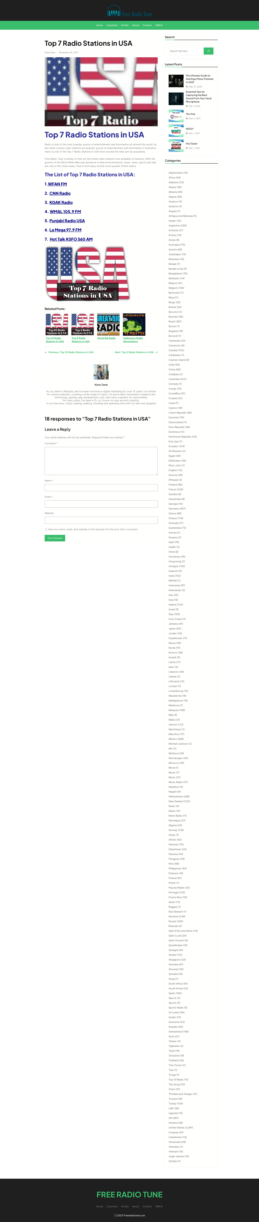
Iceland (173, 570)
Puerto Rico (175, 897)
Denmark (174, 417)
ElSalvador (175, 460)
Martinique (175, 729)
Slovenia (173, 969)
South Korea (176, 988)
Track (172, 1089)
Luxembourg (176, 690)
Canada (173, 350)
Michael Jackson (178, 743)
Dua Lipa (174, 441)
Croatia (173, 398)
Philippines (175, 868)
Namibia (173, 786)
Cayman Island (177, 359)
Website (49, 513)
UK (170, 1117)
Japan (172, 628)
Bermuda (174, 292)
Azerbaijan (175, 254)
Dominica (174, 431)
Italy (171, 614)
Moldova (174, 753)
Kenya (172, 642)
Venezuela (174, 1141)
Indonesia (174, 585)
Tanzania (174, 1055)
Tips (171, 1069)
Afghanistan (176, 172)
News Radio (175, 815)
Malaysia (174, 710)
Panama (173, 854)
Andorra (173, 206)
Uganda (173, 1113)
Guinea (173, 532)
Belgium (173, 287)
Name (49, 480)
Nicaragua (174, 820)
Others (172, 839)
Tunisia (173, 1098)
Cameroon (175, 345)
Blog (171, 297)
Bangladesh (175, 273)
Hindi (172, 551)
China (172, 369)
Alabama (174, 182)
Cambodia (174, 340)
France (172, 489)
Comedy (173, 383)
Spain (172, 993)
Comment (51, 443)
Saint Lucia (175, 935)
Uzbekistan (175, 1137)
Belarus (173, 283)
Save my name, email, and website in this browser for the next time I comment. (93, 529)
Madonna (174, 705)
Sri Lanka (174, 1012)
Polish (172, 882)
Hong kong (175, 561)
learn (171, 666)
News (172, 806)
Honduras (174, 556)
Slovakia (173, 964)
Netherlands (176, 796)
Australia (174, 244)
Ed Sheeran (175, 451)
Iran (171, 594)
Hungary (174, 566)
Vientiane (174, 1146)
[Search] (208, 51)
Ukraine (173, 1122)
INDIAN (173, 580)
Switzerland (175, 1031)
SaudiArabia (175, 945)
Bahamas (174, 259)
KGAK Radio (61, 202)
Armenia (173, 230)
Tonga (172, 1074)
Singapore (174, 959)
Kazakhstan (175, 638)
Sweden (173, 1026)
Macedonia (175, 695)
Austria (173, 249)
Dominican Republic (180, 436)
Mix (171, 748)
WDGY (190, 128)
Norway (173, 830)
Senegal (173, 950)
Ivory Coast (175, 618)
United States (176, 1127)
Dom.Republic (177, 427)
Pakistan (174, 844)
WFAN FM (57, 183)
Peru (171, 863)
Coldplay (174, 374)
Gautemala (175, 498)
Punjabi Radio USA (67, 220)
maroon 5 (174, 724)
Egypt (172, 455)
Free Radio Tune (129, 1194)
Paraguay (174, 858)
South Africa (176, 983)
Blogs (172, 302)
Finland (173, 484)
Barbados (174, 278)
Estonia (173, 475)
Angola (173, 211)
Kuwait (172, 657)
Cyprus (173, 407)
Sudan (172, 1017)
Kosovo (173, 652)
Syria (171, 1036)
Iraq (171, 599)
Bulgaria (173, 331)
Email (49, 496)
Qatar (172, 902)
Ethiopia (173, 479)
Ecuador (173, 446)
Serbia (172, 954)
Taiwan (173, 1041)
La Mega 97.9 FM (65, 229)
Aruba (172, 239)
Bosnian (173, 316)
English (173, 470)
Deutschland (176, 422)
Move (172, 767)
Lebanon (174, 671)
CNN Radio (60, 193)
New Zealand (176, 801)
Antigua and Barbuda (181, 215)
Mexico (173, 738)
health (172, 546)
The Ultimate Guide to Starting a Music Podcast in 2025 (199, 79)
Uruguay (174, 1132)
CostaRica (174, 393)
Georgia (173, 503)
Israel (172, 609)
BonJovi (173, 311)
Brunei (172, 326)
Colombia (174, 379)
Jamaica (173, 623)
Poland (173, 878)
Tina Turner (175, 1065)
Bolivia (172, 307)
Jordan (173, 633)
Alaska (172, 187)
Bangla (172, 263)
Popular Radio (177, 887)
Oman (172, 834)
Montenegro (176, 758)
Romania (174, 916)
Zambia (173, 1161)
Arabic (172, 220)
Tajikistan (174, 1045)
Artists (172, 235)
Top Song (174, 1084)
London (173, 686)
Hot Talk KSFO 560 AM (71, 239)
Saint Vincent (176, 940)
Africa (172, 177)
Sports (172, 997)
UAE (171, 1108)
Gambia (173, 494)
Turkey (172, 1103)
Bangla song (176, 268)
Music (172, 772)
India (171, 575)
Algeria (173, 196)
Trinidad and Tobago (180, 1093)
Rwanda (173, 926)
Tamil (172, 1050)
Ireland (172, 604)
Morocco (174, 762)
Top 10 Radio (176, 1079)
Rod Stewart (176, 911)
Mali (171, 714)
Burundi (173, 335)
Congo (172, 388)
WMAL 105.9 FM (65, 211)
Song (172, 978)
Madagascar (176, 700)
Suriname (174, 1021)
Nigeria (173, 825)
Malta (172, 719)
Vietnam (173, 1151)
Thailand (174, 1060)
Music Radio (176, 782)
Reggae (173, 906)
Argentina (174, 225)
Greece (173, 518)
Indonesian (175, 590)
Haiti (171, 542)
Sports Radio (176, 1007)
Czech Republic (177, 412)
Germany (174, 508)
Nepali (172, 791)
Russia (172, 921)
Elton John (175, 465)
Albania (173, 191)
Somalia (173, 974)
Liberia (172, 676)
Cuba (172, 403)
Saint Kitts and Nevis (181, 930)
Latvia (172, 662)
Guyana (173, 537)
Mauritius (174, 734)
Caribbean (174, 355)
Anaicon (173, 201)
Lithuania (174, 681)
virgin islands (176, 1156)
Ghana (172, 513)
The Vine (190, 113)
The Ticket (191, 143)
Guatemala (175, 527)
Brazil (172, 321)
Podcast (173, 873)
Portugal (174, 892)
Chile (171, 364)
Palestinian (175, 849)
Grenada (173, 522)
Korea (172, 647)
